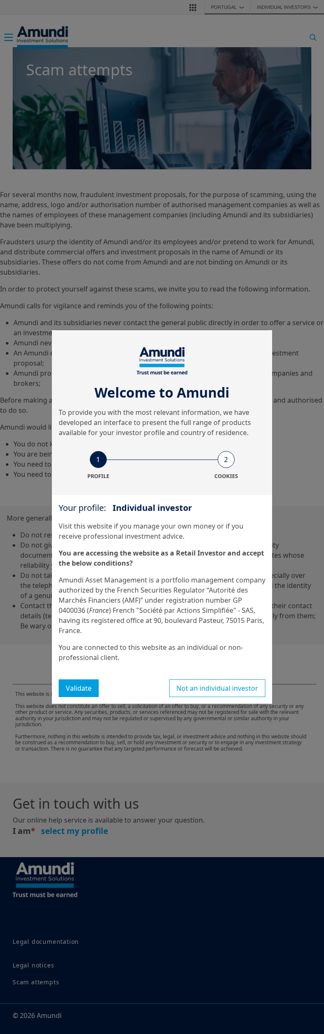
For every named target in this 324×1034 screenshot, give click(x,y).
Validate (79, 688)
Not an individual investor (217, 688)
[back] (300, 559)
